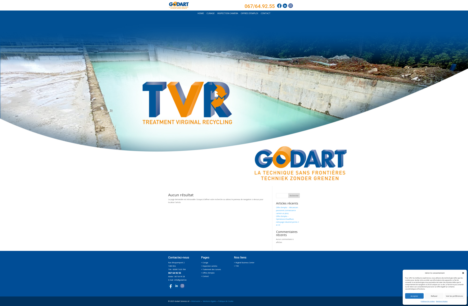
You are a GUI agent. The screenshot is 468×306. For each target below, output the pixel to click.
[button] (463, 273)
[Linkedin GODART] (177, 287)
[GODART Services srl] (279, 6)
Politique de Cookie (225, 301)
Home (201, 13)
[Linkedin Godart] (285, 6)
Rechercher (294, 195)
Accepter (414, 296)
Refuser (434, 296)
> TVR (236, 266)
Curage (211, 13)
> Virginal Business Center (244, 262)
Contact (265, 13)
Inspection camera (227, 13)
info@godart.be (180, 280)
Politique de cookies (428, 301)
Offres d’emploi (249, 13)
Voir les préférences (454, 296)
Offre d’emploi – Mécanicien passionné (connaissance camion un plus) (287, 210)
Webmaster (195, 301)
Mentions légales (442, 301)
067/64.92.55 (260, 6)
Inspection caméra (210, 266)
